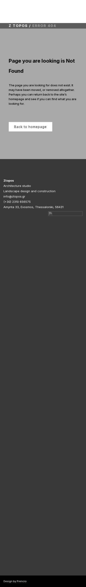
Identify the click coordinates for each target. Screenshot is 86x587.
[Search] (81, 11)
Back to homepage (30, 127)
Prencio (22, 581)
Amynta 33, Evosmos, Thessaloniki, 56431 (33, 207)
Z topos (18, 25)
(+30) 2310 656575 (17, 201)
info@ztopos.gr (14, 196)
